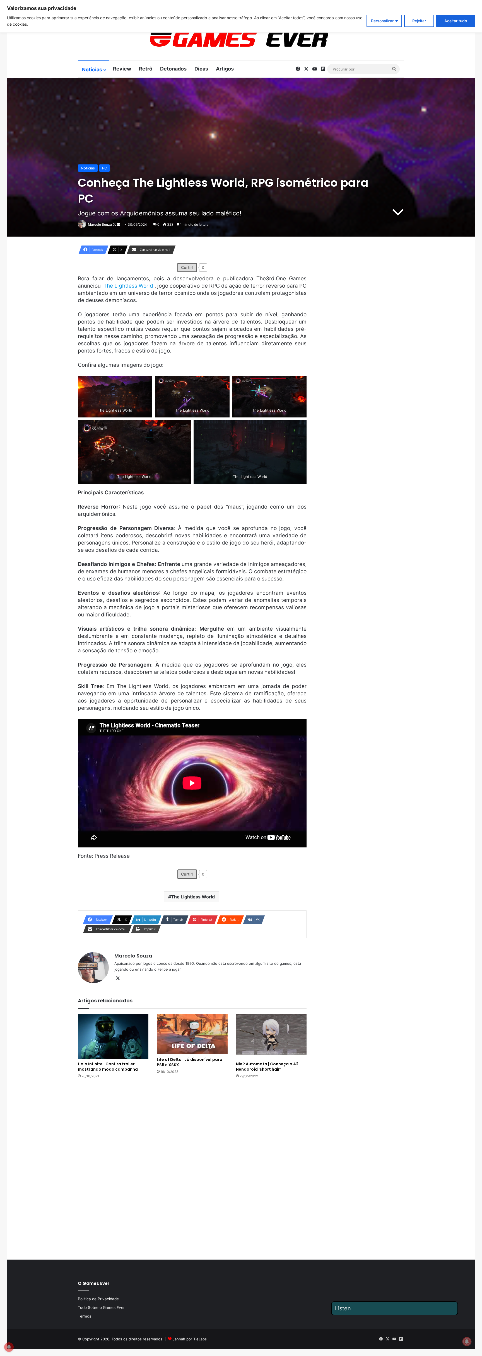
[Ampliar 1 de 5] (145, 383)
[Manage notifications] (466, 1341)
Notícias (92, 69)
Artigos (225, 69)
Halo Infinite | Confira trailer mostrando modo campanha (108, 1066)
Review (122, 69)
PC (104, 168)
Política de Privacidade (98, 1299)
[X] (117, 978)
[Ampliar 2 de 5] (222, 383)
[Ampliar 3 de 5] (299, 383)
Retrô (145, 69)
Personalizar (382, 20)
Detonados (173, 69)
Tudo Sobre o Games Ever (101, 1307)
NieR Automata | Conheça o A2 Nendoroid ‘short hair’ (267, 1066)
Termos (84, 1316)
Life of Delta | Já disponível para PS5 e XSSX (189, 1062)
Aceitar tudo (455, 20)
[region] (241, 16)
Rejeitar (419, 20)
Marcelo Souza (100, 224)
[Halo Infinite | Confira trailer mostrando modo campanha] (113, 1036)
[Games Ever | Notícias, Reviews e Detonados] (210, 39)
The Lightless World (193, 897)
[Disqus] (192, 1168)
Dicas (201, 69)
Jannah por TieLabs (190, 1339)
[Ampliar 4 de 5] (183, 427)
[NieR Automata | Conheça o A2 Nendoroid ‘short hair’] (271, 1036)
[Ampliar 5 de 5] (299, 427)
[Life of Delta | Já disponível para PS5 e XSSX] (192, 1034)
